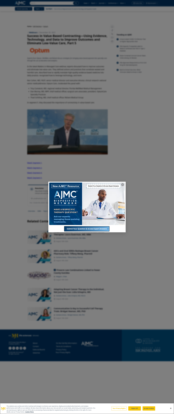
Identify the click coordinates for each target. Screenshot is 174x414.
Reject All (134, 408)
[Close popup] (122, 184)
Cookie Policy (29, 412)
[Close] (171, 408)
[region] (87, 408)
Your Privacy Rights (119, 408)
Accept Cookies (149, 408)
